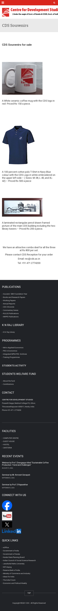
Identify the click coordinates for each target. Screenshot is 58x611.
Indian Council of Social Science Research (19, 560)
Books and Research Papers (14, 297)
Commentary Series (10, 310)
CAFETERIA (7, 448)
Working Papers (9, 300)
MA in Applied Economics (13, 348)
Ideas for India (8, 577)
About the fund (9, 381)
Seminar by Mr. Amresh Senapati (16, 475)
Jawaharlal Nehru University (13, 564)
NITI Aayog (7, 567)
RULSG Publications (11, 313)
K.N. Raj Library (9, 332)
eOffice (6, 547)
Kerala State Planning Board (14, 557)
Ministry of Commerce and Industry (16, 573)
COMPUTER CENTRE (11, 438)
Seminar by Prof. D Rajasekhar (15, 485)
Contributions (8, 384)
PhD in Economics (10, 351)
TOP (29, 593)
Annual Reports (9, 304)
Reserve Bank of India (11, 570)
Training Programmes (11, 357)
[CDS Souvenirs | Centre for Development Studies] (29, 12)
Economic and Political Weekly (15, 583)
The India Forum (9, 580)
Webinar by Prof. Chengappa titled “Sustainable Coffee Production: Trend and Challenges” (25, 464)
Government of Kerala (11, 554)
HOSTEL (6, 445)
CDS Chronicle (8, 307)
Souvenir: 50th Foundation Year (15, 294)
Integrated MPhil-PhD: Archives (15, 354)
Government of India (11, 551)
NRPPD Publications (10, 317)
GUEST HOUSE (9, 441)
